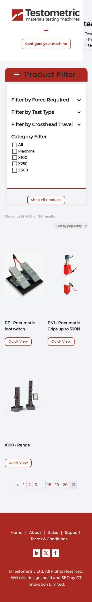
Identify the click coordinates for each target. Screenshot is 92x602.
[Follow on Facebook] (55, 553)
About (35, 532)
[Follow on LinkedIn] (36, 553)
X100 (22, 157)
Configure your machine (46, 44)
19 (57, 485)
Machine (26, 151)
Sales (53, 532)
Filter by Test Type (32, 112)
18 (49, 485)
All (20, 145)
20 (65, 485)
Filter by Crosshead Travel (42, 124)
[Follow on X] (46, 553)
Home (16, 532)
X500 (23, 170)
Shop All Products (46, 200)
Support (73, 532)
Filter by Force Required (40, 100)
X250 (23, 163)
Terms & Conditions (48, 539)
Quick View (18, 341)
